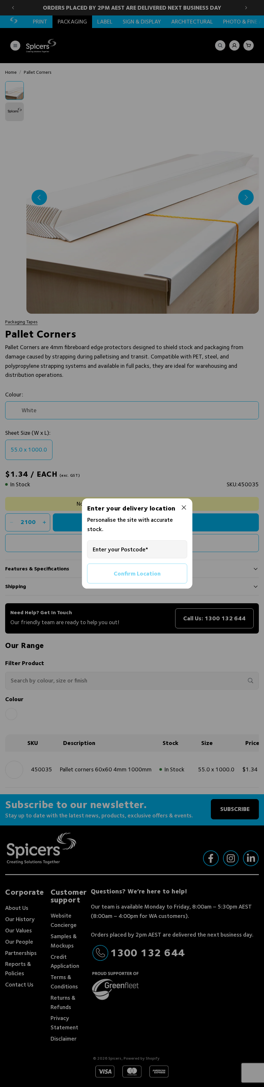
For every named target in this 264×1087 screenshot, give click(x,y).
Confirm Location (137, 573)
